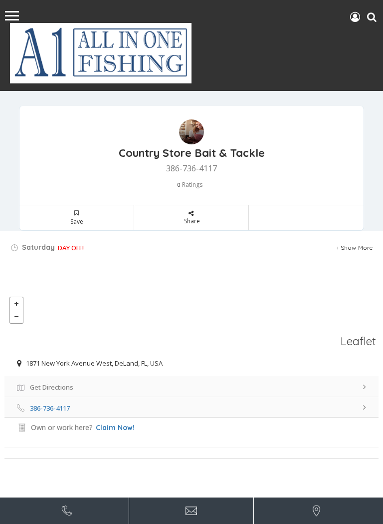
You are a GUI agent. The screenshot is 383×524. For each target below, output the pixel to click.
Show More (357, 247)
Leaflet (358, 341)
